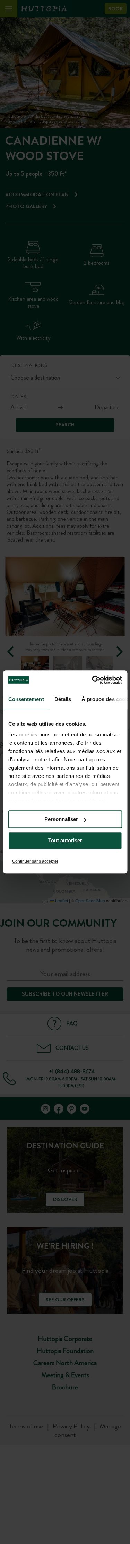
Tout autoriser (65, 841)
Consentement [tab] (26, 699)
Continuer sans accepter (35, 861)
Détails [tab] (62, 699)
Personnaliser (61, 819)
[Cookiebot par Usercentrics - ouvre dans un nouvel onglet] (92, 679)
